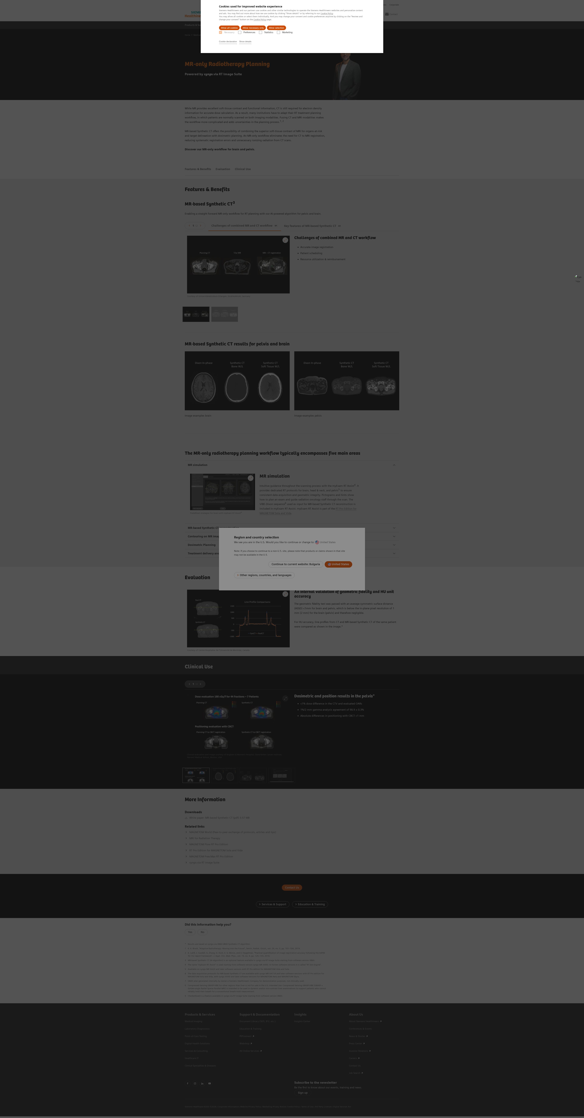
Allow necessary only (253, 28)
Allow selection (276, 28)
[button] (578, 278)
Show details (245, 41)
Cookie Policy (327, 13)
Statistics (268, 32)
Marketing (287, 32)
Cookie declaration (228, 41)
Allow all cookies (229, 28)
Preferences (249, 32)
